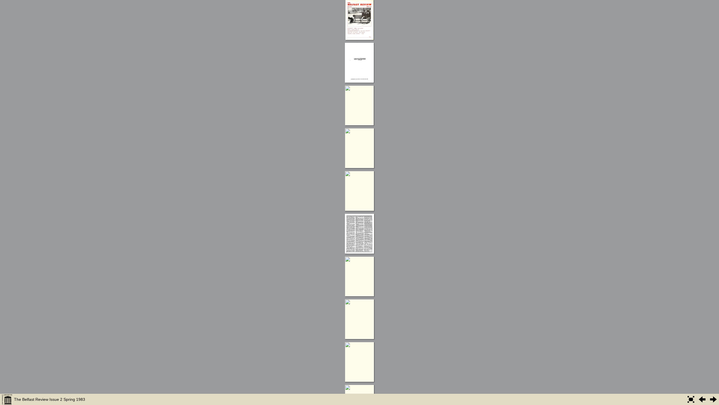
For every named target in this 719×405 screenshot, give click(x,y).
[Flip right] (713, 399)
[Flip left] (702, 399)
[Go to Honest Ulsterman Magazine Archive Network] (7, 399)
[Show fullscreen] (691, 399)
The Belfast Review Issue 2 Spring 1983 (49, 399)
